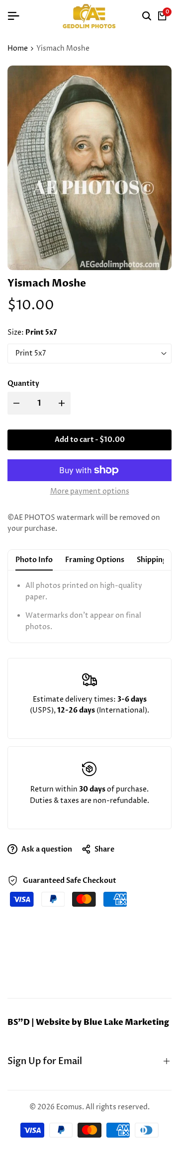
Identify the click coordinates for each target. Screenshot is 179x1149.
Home (17, 48)
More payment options (89, 491)
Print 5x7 (30, 353)
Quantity (23, 383)
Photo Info (34, 560)
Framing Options (94, 560)
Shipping (152, 560)
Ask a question (46, 849)
